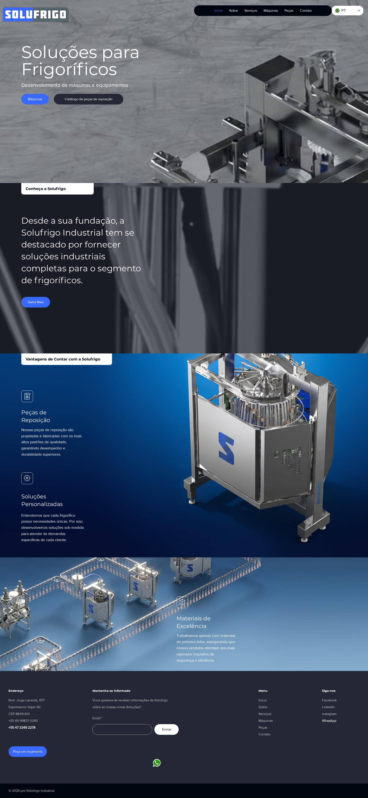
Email (96, 718)
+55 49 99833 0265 (23, 720)
